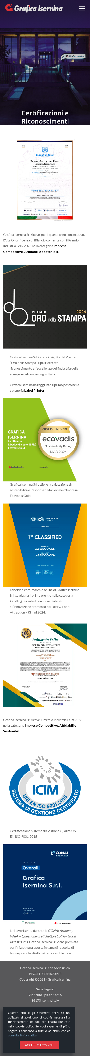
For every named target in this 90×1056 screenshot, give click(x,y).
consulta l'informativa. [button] (22, 1035)
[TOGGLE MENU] (82, 8)
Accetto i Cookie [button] (39, 1045)
